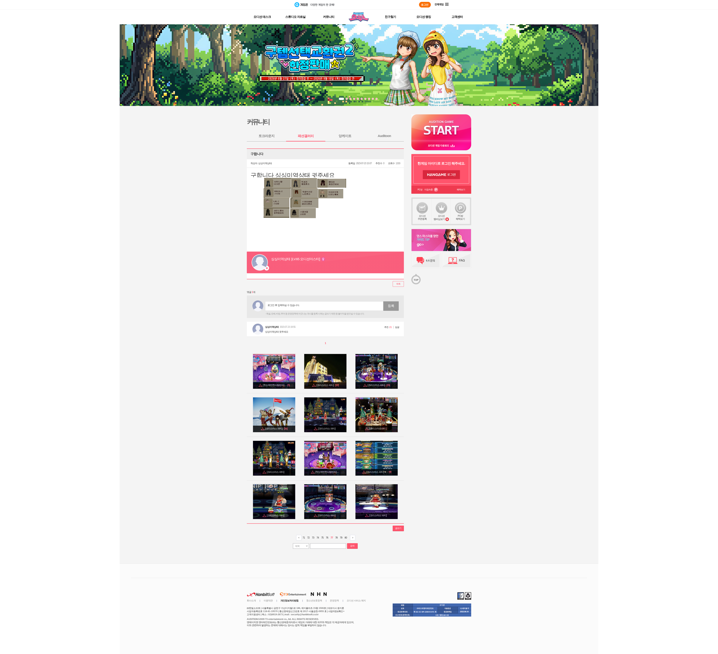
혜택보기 (461, 189)
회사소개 (251, 600)
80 (346, 537)
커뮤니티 (328, 16)
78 (336, 537)
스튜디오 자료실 (295, 16)
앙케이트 (345, 136)
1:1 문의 (425, 260)
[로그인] (425, 4)
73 (313, 537)
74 (318, 537)
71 (304, 537)
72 (308, 537)
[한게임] (279, 4)
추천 (386, 327)
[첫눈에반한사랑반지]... (276, 385)
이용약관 (268, 600)
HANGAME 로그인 (441, 174)
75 (322, 537)
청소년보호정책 (314, 600)
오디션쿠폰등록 (422, 217)
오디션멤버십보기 (439, 217)
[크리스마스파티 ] (378, 428)
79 (341, 537)
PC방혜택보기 (460, 217)
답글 (397, 327)
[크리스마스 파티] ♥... (378, 472)
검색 (352, 546)
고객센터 (457, 16)
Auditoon (384, 136)
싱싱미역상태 (265, 163)
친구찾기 (390, 16)
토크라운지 (266, 136)
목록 (398, 284)
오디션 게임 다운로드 (441, 145)
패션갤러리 (306, 136)
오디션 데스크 (262, 16)
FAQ (456, 260)
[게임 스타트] (441, 127)
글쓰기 (398, 528)
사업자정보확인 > (336, 611)
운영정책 (334, 600)
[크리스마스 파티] (327, 385)
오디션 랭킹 (423, 16)
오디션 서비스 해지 (356, 600)
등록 (391, 306)
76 (327, 537)
